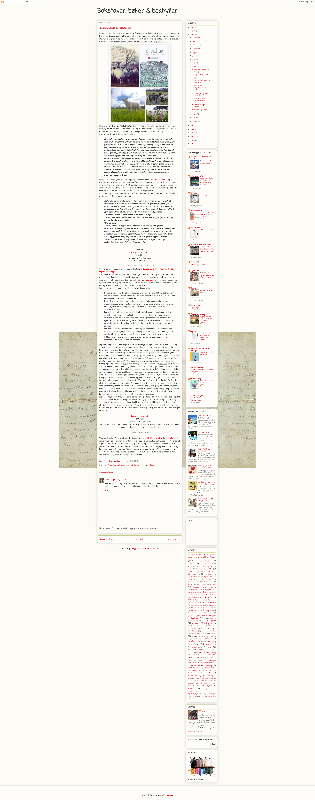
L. (192, 636)
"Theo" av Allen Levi (206, 230)
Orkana (202, 655)
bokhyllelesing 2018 (207, 582)
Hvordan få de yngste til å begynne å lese (199, 399)
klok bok (213, 631)
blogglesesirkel (199, 572)
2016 (192, 125)
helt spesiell (211, 620)
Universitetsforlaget (193, 691)
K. (207, 628)
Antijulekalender (204, 561)
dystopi (204, 600)
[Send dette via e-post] (128, 461)
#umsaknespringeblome (194, 555)
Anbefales (112, 465)
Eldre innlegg (173, 539)
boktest (190, 592)
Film (191, 607)
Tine (107, 479)
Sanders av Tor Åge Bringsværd (207, 353)
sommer (208, 673)
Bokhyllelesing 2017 (125, 465)
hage (211, 618)
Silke (214, 668)
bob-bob (208, 572)
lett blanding (200, 639)
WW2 (203, 696)
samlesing (191, 668)
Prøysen (190, 660)
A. (204, 554)
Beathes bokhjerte (197, 396)
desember (196, 38)
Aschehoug (192, 563)
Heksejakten (204, 195)
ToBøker (151, 465)
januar (195, 121)
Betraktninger (195, 305)
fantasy (213, 602)
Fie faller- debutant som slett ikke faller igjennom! (206, 483)
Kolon (198, 634)
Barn (196, 566)
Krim (205, 634)
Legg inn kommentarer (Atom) (145, 548)
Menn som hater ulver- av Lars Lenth (201, 81)
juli (194, 55)
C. (191, 595)
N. (201, 647)
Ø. (190, 699)
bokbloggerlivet (192, 577)
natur (210, 647)
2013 (192, 136)
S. (188, 665)
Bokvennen (198, 592)
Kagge (214, 628)
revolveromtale (208, 662)
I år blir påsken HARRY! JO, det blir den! (200, 99)
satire (199, 668)
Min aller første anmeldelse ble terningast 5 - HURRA (205, 336)
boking (204, 585)
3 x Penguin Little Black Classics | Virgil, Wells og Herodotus (207, 249)
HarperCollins (191, 621)
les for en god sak (205, 636)
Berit (203, 711)
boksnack (213, 587)
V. (209, 691)
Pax (197, 657)
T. (191, 680)
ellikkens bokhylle (196, 378)
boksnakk (194, 589)
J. (206, 626)
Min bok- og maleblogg (197, 314)
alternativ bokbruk (194, 557)
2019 (192, 27)
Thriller (190, 683)
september (197, 48)
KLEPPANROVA (195, 227)
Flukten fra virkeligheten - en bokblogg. (200, 349)
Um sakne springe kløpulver (198, 105)
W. (197, 696)
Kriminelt (212, 633)
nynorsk (201, 649)
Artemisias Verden (196, 176)
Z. (215, 696)
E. (215, 600)
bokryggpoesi (196, 587)
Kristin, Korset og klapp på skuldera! (200, 94)
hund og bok (208, 623)
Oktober (191, 652)
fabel (206, 603)
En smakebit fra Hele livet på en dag (205, 500)
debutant (208, 597)
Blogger (170, 795)
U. (195, 686)
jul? (195, 628)
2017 (192, 34)
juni (194, 59)
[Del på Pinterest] (137, 461)
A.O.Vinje (211, 555)
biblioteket (208, 569)
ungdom (207, 688)
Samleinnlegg (208, 665)
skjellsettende (196, 670)
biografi (190, 572)
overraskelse (211, 655)
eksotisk (193, 602)
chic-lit (214, 595)
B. (188, 566)
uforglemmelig (204, 686)
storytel (197, 678)
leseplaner (191, 639)
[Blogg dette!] (130, 461)
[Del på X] (133, 461)
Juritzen (200, 628)
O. (211, 649)
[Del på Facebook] (135, 461)
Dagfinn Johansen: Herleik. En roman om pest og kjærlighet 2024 (206, 319)
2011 (192, 143)
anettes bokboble (196, 367)
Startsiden (140, 539)
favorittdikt (194, 605)
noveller (190, 649)
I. (195, 626)
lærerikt (208, 644)
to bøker (205, 683)
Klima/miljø (204, 631)
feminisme (212, 605)
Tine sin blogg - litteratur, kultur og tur (201, 158)
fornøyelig (207, 610)
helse (200, 620)
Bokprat (213, 584)
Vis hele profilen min (195, 731)
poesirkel (210, 657)
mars (195, 114)
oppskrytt (200, 652)
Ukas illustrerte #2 (205, 415)
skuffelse (209, 670)
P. (191, 657)
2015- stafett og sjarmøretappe (204, 450)
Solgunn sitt (194, 331)
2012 (192, 140)
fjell (198, 607)
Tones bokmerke (196, 210)
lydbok (194, 644)
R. (198, 662)
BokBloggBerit (195, 262)
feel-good (203, 605)
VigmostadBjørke (194, 693)
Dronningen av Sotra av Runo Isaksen (207, 162)
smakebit (191, 672)
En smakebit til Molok (205, 432)
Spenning (210, 676)
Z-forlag (210, 696)
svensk (213, 678)
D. (200, 597)
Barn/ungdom (207, 566)
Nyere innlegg (106, 539)
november (196, 41)
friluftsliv (206, 613)
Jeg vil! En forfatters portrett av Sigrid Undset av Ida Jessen (207, 215)
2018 (192, 31)
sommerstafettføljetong (196, 675)
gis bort (190, 615)
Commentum (193, 597)
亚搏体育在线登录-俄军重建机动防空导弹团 (201, 371)
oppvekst (194, 655)
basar (189, 569)
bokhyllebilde (192, 579)
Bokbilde (208, 574)
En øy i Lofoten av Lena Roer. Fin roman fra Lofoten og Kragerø (206, 181)
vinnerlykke (212, 694)
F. (200, 602)
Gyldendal (194, 618)
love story (212, 641)
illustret (200, 626)
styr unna (205, 678)
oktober (196, 45)
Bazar (198, 569)
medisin (194, 647)
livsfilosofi (202, 641)
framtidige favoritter (194, 613)
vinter (191, 696)
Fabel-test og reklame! (200, 109)
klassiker (194, 631)
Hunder (190, 626)
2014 (192, 133)
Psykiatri (200, 660)
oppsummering (211, 652)
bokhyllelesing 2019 (193, 584)
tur (191, 686)
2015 (192, 129)
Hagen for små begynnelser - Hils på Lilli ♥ (200, 88)
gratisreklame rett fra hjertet (206, 615)
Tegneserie (200, 681)
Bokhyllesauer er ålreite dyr (200, 76)
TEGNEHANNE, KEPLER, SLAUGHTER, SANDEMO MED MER (207, 276)
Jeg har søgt (194, 307)
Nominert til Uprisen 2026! (206, 291)
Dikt (189, 600)
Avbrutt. (211, 564)
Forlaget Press (137, 252)
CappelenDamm (201, 595)
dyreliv (197, 600)
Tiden (197, 683)
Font (211, 608)
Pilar (203, 658)
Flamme (205, 608)
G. (212, 613)
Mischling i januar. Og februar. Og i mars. (205, 466)
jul (190, 628)
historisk (195, 623)
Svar (107, 490)
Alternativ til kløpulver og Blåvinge (200, 70)
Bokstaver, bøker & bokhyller (137, 11)
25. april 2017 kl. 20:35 (118, 479)
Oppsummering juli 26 (197, 264)
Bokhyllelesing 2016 (205, 579)
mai (194, 63)
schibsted (207, 668)
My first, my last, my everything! (201, 244)
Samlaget (197, 665)
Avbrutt (204, 564)
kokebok (192, 634)
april (194, 66)
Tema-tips (210, 681)
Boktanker (194, 193)
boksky (205, 587)
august (195, 52)
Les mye (193, 288)
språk (189, 678)
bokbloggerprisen (206, 576)
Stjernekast (194, 271)
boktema (208, 589)
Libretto (209, 639)
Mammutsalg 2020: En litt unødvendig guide (206, 383)
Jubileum (213, 626)
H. (204, 618)
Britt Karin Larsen (209, 592)
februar (196, 117)
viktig (205, 694)
